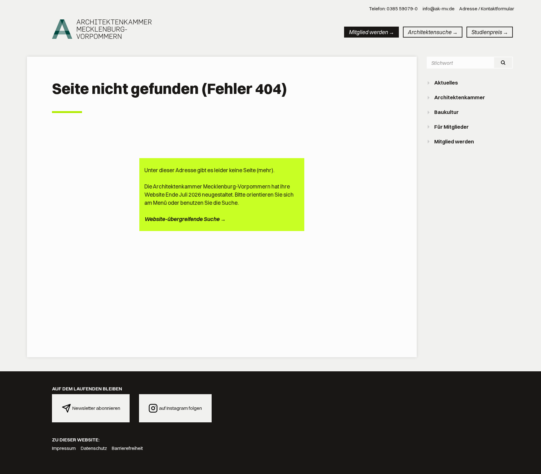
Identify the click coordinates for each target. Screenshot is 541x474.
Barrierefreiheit (127, 448)
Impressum (64, 448)
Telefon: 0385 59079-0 (393, 9)
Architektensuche (429, 32)
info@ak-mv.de (439, 9)
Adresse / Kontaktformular (486, 9)
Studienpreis (486, 32)
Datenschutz (94, 448)
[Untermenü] (429, 82)
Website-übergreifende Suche (181, 219)
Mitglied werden (368, 32)
